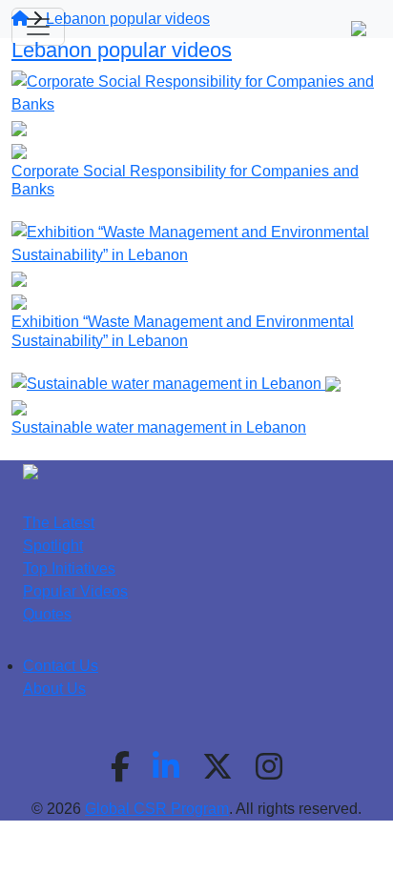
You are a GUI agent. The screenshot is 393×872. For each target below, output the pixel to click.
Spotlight (53, 545)
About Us (54, 688)
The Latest (58, 523)
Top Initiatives (69, 568)
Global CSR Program (157, 809)
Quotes (47, 614)
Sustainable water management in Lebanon (158, 427)
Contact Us (60, 666)
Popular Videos (75, 591)
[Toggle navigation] (38, 27)
